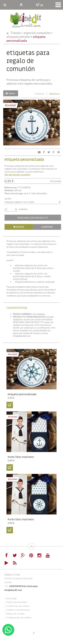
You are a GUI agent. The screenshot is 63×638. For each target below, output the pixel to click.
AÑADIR (19, 227)
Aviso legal (11, 598)
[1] (9, 405)
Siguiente (54, 93)
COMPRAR (47, 227)
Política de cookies (15, 613)
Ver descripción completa (17, 174)
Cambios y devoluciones (18, 609)
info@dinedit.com (13, 590)
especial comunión (36, 33)
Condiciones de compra (17, 606)
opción (8, 198)
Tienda (15, 33)
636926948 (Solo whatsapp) (23, 586)
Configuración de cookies (18, 617)
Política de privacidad (16, 602)
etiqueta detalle (29, 34)
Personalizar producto (32, 217)
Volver (11, 93)
